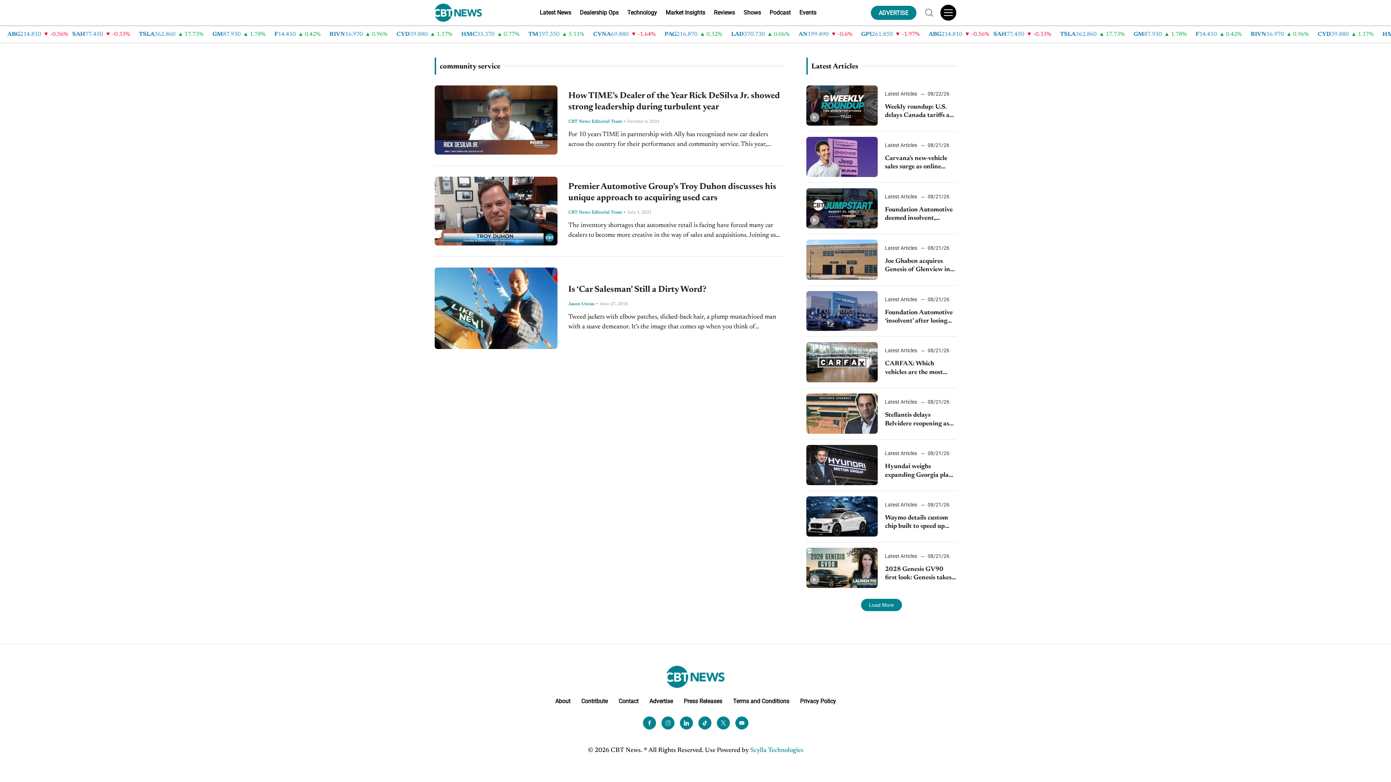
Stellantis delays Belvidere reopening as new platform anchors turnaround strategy (917, 420)
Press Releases (703, 701)
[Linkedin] (686, 723)
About (563, 701)
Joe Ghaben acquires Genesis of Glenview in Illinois (917, 266)
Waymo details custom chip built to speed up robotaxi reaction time (916, 523)
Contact (629, 701)
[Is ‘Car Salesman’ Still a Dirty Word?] (496, 308)
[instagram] (667, 723)
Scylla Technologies (776, 750)
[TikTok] (704, 723)
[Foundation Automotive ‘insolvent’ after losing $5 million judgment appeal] (842, 311)
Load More (881, 605)
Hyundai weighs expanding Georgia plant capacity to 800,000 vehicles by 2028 (920, 471)
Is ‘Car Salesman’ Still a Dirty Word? (637, 289)
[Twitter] (723, 723)
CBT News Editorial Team (595, 121)
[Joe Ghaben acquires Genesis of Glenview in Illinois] (842, 260)
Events (807, 12)
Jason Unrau (581, 304)
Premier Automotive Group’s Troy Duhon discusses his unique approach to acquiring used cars (672, 192)
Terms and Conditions (761, 701)
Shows (752, 12)
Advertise (661, 701)
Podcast (780, 12)
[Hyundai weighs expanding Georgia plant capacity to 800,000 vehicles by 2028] (842, 465)
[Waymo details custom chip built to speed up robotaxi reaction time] (842, 516)
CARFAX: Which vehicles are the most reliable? (914, 369)
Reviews (724, 12)
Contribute (594, 701)
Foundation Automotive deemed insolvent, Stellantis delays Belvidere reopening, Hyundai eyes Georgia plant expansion (919, 215)
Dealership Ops (599, 12)
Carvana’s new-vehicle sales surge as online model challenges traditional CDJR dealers (920, 163)
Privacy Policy (818, 701)
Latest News (555, 12)
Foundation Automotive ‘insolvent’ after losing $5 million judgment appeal (919, 318)
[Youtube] (741, 723)
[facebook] (649, 723)
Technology (642, 12)
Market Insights (685, 12)
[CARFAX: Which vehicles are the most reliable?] (842, 362)
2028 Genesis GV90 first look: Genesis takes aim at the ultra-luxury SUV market (918, 574)
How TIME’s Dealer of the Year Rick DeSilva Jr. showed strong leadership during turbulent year (674, 102)
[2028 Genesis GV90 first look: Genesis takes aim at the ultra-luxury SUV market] (842, 568)
